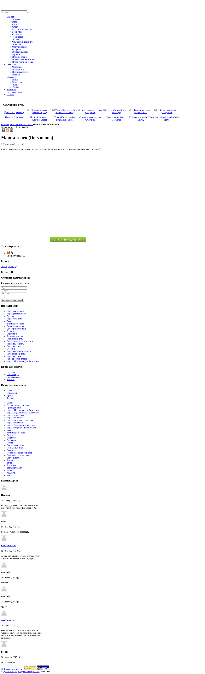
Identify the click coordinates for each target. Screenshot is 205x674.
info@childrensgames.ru (28, 671)
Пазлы (10, 443)
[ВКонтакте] (3, 130)
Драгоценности (14, 407)
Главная (5, 124)
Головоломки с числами (18, 405)
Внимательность (25, 124)
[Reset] (28, 12)
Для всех (13, 124)
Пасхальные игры (15, 445)
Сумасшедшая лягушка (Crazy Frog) (90, 118)
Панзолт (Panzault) (14, 117)
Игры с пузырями (15, 422)
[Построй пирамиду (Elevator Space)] (39, 112)
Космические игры (16, 433)
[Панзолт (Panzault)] (14, 112)
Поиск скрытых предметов (19, 453)
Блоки (10, 402)
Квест (9, 430)
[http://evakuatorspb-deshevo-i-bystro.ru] (4, 540)
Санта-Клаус (13, 458)
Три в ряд (12, 266)
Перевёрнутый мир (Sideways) (116, 118)
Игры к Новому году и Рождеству (23, 410)
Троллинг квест (14, 468)
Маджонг (11, 438)
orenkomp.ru (7, 620)
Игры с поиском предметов (20, 420)
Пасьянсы (11, 450)
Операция (11, 440)
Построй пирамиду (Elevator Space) (39, 118)
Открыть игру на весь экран (68, 240)
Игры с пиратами (15, 417)
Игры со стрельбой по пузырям (22, 428)
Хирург (10, 470)
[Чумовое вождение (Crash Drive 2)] (141, 112)
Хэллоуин (11, 473)
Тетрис (10, 460)
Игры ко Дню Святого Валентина (23, 412)
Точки (4, 266)
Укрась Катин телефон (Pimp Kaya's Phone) (65, 118)
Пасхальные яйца (15, 448)
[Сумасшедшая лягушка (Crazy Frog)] (90, 112)
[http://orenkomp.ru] (4, 615)
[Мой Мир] (11, 130)
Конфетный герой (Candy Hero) (167, 118)
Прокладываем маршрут (18, 455)
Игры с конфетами (15, 415)
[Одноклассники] (7, 130)
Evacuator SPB (8, 545)
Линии (10, 435)
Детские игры (10, 671)
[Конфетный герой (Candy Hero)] (166, 112)
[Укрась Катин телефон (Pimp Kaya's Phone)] (64, 112)
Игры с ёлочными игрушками (21, 425)
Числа (9, 475)
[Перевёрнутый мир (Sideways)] (115, 112)
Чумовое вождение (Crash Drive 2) (141, 118)
